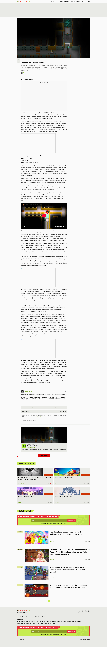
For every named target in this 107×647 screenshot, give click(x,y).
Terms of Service (56, 523)
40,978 (55, 601)
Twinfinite (28, 621)
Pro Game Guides (21, 621)
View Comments (44, 455)
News (61, 1)
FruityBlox (42, 623)
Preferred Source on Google (43, 419)
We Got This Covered (61, 621)
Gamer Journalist (70, 621)
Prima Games (48, 621)
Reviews (66, 1)
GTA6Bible (54, 623)
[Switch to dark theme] (86, 1)
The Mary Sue (28, 623)
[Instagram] (65, 392)
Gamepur (33, 621)
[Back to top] (17, 456)
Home (22, 59)
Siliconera (54, 621)
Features (72, 1)
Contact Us (28, 616)
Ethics (23, 616)
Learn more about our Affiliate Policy (37, 416)
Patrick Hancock (26, 72)
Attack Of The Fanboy (40, 621)
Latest (78, 1)
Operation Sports (21, 623)
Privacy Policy (63, 523)
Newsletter (54, 1)
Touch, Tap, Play (35, 623)
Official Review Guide (31, 447)
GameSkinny (78, 621)
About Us (19, 616)
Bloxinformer (48, 623)
